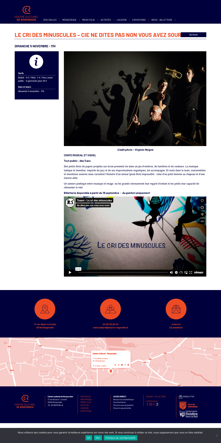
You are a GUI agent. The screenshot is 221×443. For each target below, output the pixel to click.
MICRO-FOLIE (88, 19)
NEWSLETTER (188, 396)
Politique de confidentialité (120, 437)
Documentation (119, 402)
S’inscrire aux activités (122, 408)
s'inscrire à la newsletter (176, 325)
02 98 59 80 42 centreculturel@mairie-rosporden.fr (110, 325)
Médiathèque (69, 19)
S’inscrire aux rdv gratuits (123, 405)
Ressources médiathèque (123, 399)
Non (98, 437)
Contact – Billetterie (156, 396)
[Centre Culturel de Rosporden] (26, 9)
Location (122, 19)
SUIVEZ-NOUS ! (152, 401)
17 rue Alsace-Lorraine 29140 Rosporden (45, 325)
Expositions (139, 19)
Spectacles (50, 19)
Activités (106, 19)
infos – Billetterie (161, 19)
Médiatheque (86, 399)
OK (88, 437)
